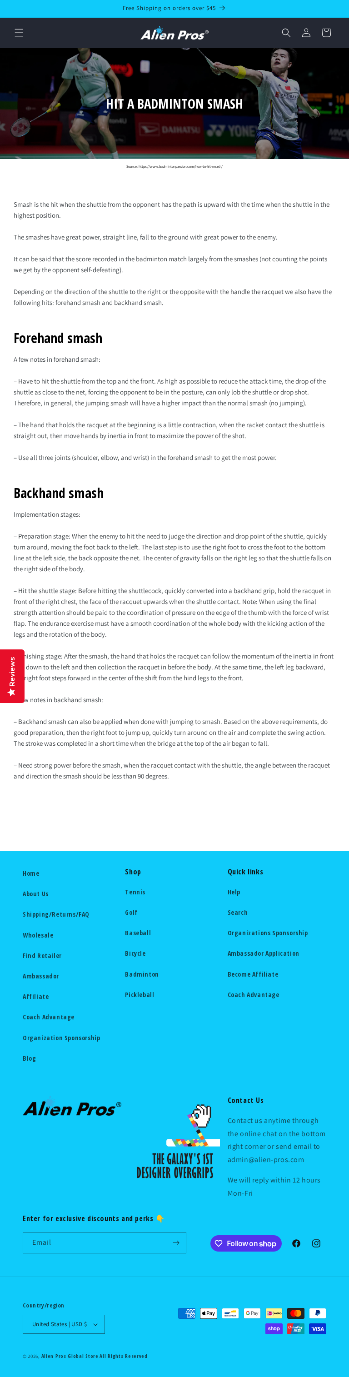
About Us (36, 893)
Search (238, 912)
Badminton (142, 974)
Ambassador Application (263, 953)
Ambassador (41, 976)
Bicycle (135, 953)
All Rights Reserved (123, 1355)
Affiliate (36, 996)
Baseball (138, 932)
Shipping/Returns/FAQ (56, 914)
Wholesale (38, 935)
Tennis (135, 892)
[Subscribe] (176, 1242)
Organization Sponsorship (61, 1037)
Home (31, 873)
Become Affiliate (253, 974)
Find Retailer (42, 955)
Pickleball (139, 994)
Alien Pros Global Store (70, 1355)
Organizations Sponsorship (268, 932)
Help (234, 892)
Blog (29, 1058)
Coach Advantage (49, 1017)
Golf (131, 912)
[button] (19, 33)
